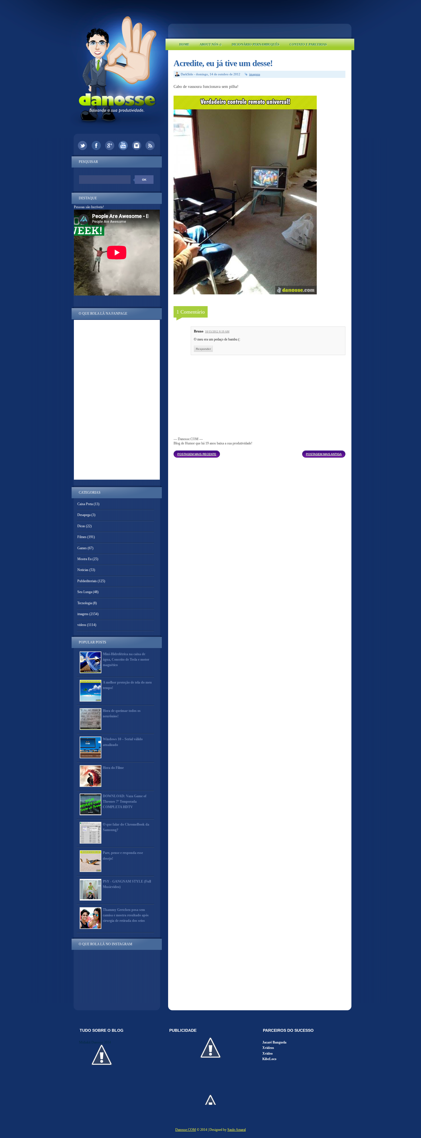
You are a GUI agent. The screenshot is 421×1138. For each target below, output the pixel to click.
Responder (203, 349)
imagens (254, 74)
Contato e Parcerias (308, 44)
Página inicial (261, 452)
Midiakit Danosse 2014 (95, 1042)
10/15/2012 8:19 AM (217, 331)
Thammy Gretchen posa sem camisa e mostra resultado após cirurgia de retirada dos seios (126, 915)
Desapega (84, 515)
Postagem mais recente (196, 454)
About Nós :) (210, 44)
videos (81, 625)
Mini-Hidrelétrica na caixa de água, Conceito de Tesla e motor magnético (126, 659)
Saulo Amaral (236, 1130)
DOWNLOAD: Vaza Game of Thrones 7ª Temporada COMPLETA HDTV (124, 801)
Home (184, 44)
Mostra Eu (84, 559)
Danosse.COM (185, 1130)
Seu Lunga (84, 592)
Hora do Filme (113, 768)
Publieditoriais (87, 581)
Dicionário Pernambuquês (255, 44)
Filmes (81, 537)
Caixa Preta (85, 504)
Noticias (82, 570)
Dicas (81, 526)
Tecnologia (84, 603)
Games (82, 548)
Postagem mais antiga (324, 454)
